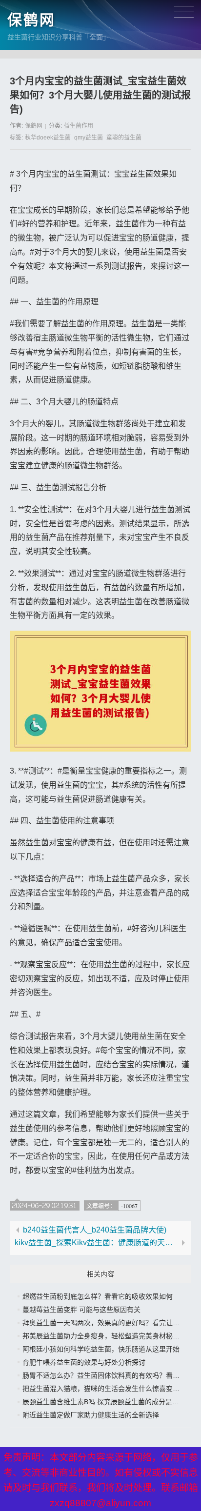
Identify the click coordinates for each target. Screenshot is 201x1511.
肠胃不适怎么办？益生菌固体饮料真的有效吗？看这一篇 (107, 1375)
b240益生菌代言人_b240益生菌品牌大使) (94, 1230)
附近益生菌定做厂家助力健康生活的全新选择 (90, 1415)
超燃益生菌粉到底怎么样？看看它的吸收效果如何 (97, 1296)
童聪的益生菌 (123, 137)
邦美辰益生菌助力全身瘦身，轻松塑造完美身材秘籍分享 (107, 1336)
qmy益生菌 (88, 137)
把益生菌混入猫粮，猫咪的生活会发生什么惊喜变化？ (104, 1388)
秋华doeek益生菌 (48, 137)
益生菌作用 (78, 125)
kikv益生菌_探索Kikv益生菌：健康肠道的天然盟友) (96, 1243)
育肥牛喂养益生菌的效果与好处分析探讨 (83, 1362)
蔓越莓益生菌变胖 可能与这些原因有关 (81, 1309)
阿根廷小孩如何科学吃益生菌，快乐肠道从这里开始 (101, 1349)
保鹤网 (31, 20)
